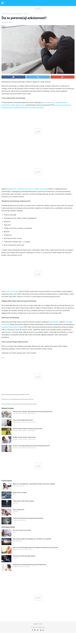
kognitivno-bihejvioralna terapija (12, 327)
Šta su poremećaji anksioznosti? (23, 420)
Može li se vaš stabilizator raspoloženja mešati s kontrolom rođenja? (34, 484)
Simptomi (26, 13)
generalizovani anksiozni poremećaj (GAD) (29, 108)
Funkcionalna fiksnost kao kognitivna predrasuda (28, 518)
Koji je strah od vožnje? (20, 492)
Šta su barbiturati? (18, 509)
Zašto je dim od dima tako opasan (23, 501)
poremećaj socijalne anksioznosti (13, 105)
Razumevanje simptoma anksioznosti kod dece (27, 428)
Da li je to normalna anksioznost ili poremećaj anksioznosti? (31, 446)
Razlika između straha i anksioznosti (24, 437)
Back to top (38, 624)
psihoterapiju (53, 322)
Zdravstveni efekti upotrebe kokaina (24, 556)
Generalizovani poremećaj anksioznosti (11, 13)
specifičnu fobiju (61, 102)
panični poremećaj (48, 102)
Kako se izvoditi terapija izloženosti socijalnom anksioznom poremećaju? (35, 547)
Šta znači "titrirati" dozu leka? (22, 530)
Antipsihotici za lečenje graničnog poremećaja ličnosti (29, 564)
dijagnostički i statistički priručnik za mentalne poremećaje (28, 189)
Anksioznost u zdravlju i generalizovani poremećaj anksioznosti (32, 411)
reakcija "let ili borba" (12, 291)
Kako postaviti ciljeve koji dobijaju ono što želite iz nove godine (32, 539)
